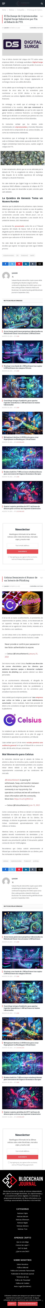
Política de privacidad (27, 1304)
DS (18, 255)
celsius (5, 861)
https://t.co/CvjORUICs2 (23, 799)
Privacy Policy (21, 559)
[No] (42, 1300)
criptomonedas (8, 255)
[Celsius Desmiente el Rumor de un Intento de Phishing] (22, 602)
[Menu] (3, 3)
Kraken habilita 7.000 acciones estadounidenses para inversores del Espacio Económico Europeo (23, 473)
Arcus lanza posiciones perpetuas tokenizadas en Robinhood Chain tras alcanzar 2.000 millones (23, 332)
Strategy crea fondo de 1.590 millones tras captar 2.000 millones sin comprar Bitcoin (23, 367)
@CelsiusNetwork (12, 780)
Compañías (33, 28)
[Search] (42, 3)
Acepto (12, 1304)
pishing (35, 861)
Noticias (40, 28)
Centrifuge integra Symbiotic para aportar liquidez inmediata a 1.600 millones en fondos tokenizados (22, 403)
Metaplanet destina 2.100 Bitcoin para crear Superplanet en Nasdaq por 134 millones (21, 438)
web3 (32, 255)
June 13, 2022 (34, 805)
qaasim (6, 28)
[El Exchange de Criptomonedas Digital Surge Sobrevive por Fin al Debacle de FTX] (22, 44)
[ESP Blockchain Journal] (22, 3)
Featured (24, 255)
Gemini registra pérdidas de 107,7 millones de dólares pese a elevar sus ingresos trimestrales (22, 507)
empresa (39, 697)
